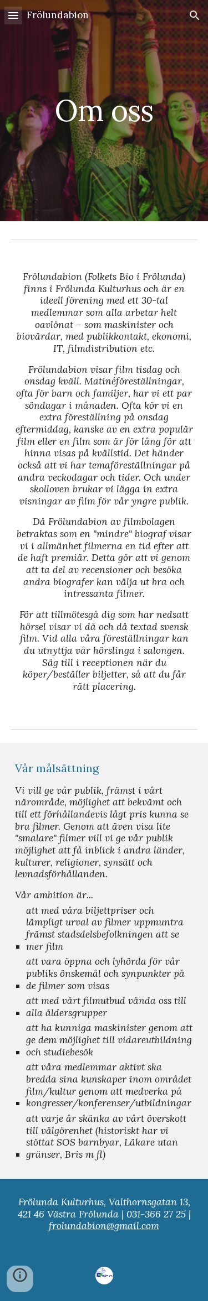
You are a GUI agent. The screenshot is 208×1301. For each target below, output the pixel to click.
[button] (13, 15)
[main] (104, 110)
